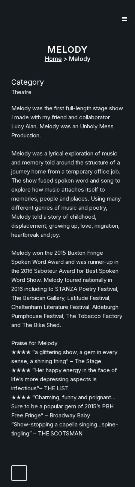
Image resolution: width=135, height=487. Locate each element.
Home (53, 58)
